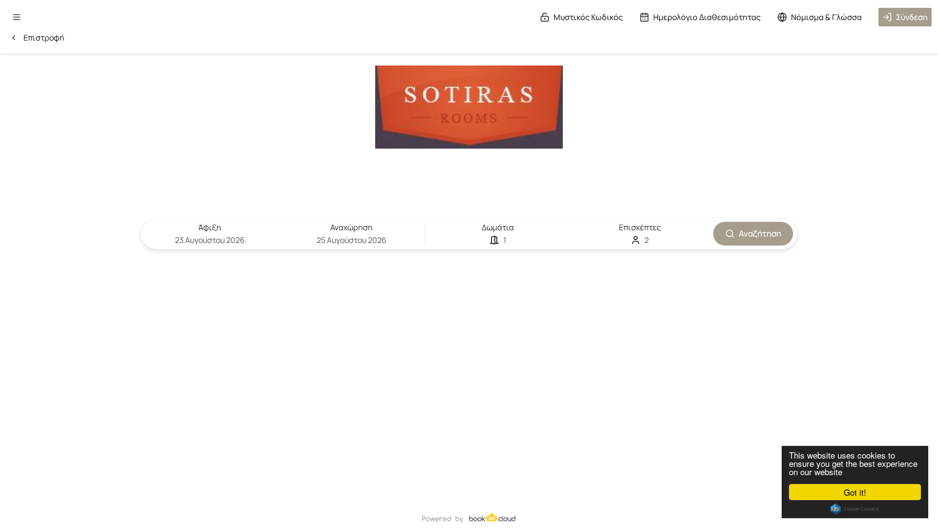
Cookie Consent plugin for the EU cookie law (855, 509)
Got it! (855, 492)
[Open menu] (16, 17)
